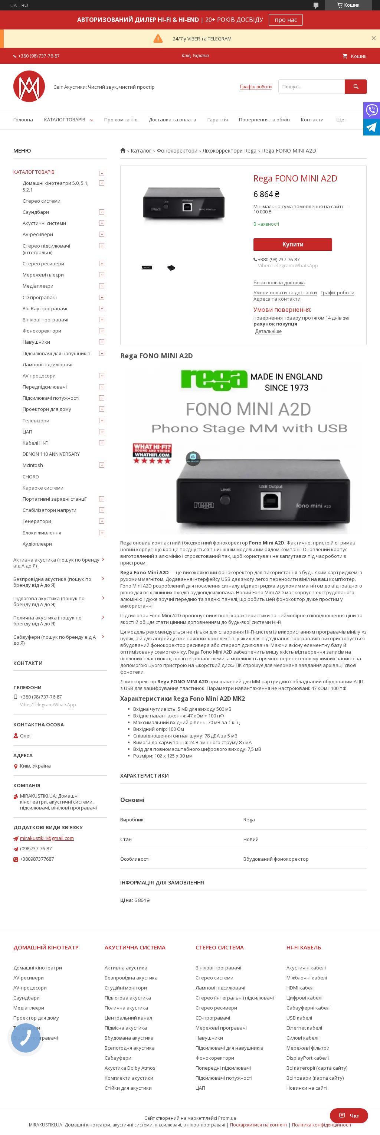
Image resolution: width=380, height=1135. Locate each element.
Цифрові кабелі (304, 997)
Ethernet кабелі (304, 1027)
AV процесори (39, 375)
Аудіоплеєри (37, 543)
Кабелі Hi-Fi (36, 442)
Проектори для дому (47, 409)
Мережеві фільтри (308, 1047)
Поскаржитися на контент (258, 1125)
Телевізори (36, 420)
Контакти (312, 119)
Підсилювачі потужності (51, 398)
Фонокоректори (177, 151)
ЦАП (27, 431)
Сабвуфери (118, 1057)
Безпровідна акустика (131, 977)
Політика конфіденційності (321, 1125)
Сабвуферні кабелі (308, 1007)
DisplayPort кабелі (307, 1057)
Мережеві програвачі (221, 1027)
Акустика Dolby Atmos (130, 1067)
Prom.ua (227, 1118)
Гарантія (217, 119)
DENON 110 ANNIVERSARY (51, 454)
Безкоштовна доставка (279, 282)
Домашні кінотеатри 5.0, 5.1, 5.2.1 (55, 186)
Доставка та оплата (172, 119)
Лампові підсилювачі (47, 364)
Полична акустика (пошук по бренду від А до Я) (47, 620)
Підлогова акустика (128, 997)
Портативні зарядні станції (54, 498)
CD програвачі (40, 297)
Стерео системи (41, 200)
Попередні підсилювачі (223, 1067)
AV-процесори (30, 987)
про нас (286, 20)
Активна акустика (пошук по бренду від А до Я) (56, 562)
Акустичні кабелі (306, 967)
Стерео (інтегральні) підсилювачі (235, 997)
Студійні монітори (126, 987)
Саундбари (36, 212)
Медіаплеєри (38, 285)
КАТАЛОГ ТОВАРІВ (64, 119)
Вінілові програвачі (45, 319)
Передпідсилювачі (45, 386)
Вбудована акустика (129, 1037)
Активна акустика (126, 967)
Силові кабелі (302, 1037)
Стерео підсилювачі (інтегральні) (46, 249)
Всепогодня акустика (130, 1047)
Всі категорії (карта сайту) (316, 1067)
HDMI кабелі (300, 987)
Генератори (37, 521)
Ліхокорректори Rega (229, 151)
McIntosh (33, 465)
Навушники (36, 341)
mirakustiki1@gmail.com (47, 838)
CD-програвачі (213, 1017)
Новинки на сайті (306, 1088)
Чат (354, 1116)
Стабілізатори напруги (49, 510)
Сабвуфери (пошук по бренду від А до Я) (54, 640)
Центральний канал (128, 1017)
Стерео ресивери (43, 263)
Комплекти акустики (129, 1078)
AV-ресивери (38, 234)
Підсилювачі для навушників (57, 353)
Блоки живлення (42, 532)
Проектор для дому (36, 1017)
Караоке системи (43, 487)
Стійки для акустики (128, 1088)
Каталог (141, 151)
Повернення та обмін (264, 119)
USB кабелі (299, 1017)
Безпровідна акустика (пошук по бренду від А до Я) (52, 582)
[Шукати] (356, 86)
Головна (23, 119)
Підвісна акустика (126, 1027)
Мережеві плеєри (43, 274)
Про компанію (121, 119)
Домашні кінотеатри (37, 967)
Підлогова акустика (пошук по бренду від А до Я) (49, 601)
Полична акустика (126, 1007)
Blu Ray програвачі (45, 308)
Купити (293, 244)
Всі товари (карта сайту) (315, 1078)
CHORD (31, 476)
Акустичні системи (44, 223)
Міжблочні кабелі (306, 977)
